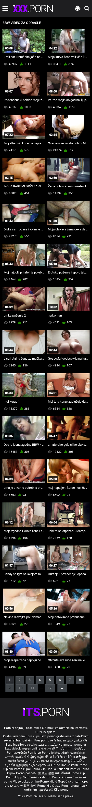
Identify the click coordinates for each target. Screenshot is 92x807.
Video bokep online (26, 781)
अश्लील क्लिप (31, 789)
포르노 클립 (46, 773)
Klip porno (61, 789)
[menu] (5, 8)
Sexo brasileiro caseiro (21, 744)
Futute (55, 765)
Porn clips (33, 736)
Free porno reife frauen (50, 740)
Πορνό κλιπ (66, 781)
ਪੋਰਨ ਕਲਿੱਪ (77, 761)
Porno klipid (49, 781)
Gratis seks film (14, 736)
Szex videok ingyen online (22, 748)
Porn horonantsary (74, 785)
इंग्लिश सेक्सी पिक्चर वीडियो (60, 757)
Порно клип (70, 765)
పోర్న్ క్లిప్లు (81, 757)
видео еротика (39, 765)
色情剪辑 (22, 765)
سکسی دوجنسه (48, 744)
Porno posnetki (27, 773)
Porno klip (38, 769)
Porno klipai (23, 769)
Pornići (75, 769)
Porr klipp (35, 752)
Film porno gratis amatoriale (60, 736)
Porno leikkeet (52, 752)
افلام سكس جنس (78, 740)
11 (33, 688)
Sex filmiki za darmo (37, 777)
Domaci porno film (65, 777)
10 (21, 688)
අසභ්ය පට (46, 789)
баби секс (69, 752)
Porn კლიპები (17, 752)
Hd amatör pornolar (72, 744)
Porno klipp (14, 777)
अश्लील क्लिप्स (16, 761)
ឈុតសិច (10, 765)
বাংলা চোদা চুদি (48, 748)
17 (50, 688)
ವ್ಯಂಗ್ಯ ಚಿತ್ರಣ (37, 757)
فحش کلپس (33, 761)
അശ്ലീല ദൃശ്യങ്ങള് (55, 761)
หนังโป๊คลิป (63, 773)
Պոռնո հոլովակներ (72, 748)
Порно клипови (58, 769)
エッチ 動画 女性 (25, 785)
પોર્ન (26, 757)
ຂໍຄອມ (56, 785)
